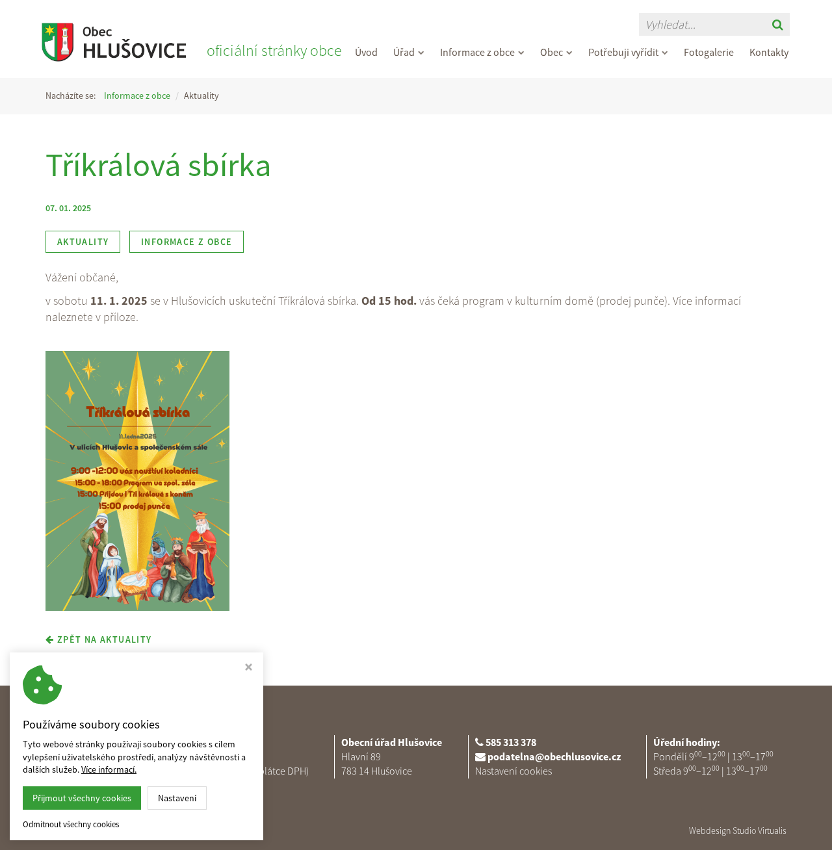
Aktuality (83, 242)
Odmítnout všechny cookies (71, 824)
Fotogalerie (709, 51)
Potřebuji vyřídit (623, 51)
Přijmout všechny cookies (81, 798)
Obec (551, 51)
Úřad (404, 51)
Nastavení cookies (513, 770)
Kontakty (768, 51)
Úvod (366, 51)
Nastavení (177, 798)
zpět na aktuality (102, 639)
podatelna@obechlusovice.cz (554, 756)
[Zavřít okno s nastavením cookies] (248, 668)
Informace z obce (477, 51)
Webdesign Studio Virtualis (737, 830)
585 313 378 (511, 742)
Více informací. (108, 769)
